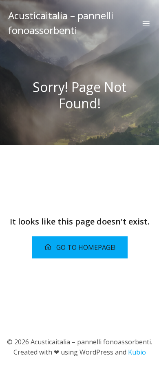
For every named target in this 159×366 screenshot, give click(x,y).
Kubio (137, 352)
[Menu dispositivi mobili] (146, 23)
